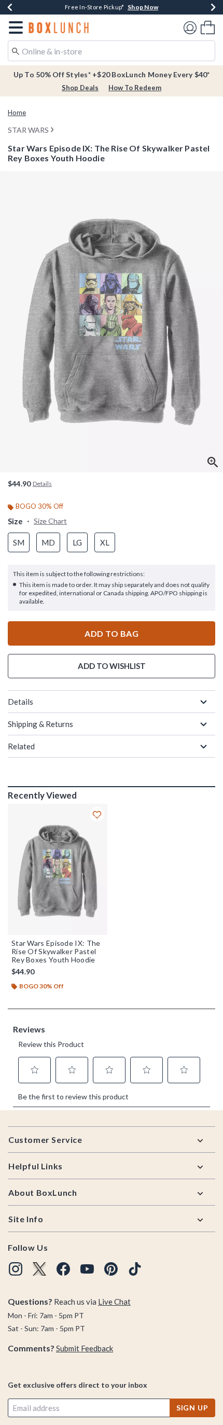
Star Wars (28, 129)
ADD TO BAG (111, 633)
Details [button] (42, 483)
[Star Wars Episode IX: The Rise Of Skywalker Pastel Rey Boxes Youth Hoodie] (57, 869)
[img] (15, 1269)
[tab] (111, 321)
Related (21, 746)
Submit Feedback (84, 1348)
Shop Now (143, 7)
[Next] (213, 7)
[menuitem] (208, 27)
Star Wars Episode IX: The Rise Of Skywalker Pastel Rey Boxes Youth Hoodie (56, 951)
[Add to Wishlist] (97, 814)
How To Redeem (134, 87)
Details (20, 701)
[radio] (19, 543)
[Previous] (10, 7)
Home (17, 112)
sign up (192, 1407)
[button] (13, 27)
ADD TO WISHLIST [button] (112, 665)
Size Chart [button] (50, 520)
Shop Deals (80, 87)
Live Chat (114, 1301)
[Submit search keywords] (15, 50)
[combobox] (111, 50)
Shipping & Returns (40, 724)
